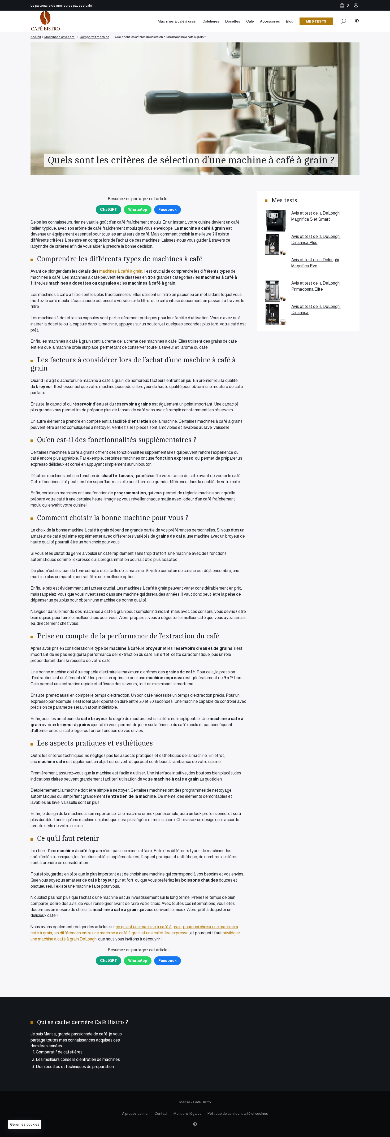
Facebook (167, 209)
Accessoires (270, 21)
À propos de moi (135, 1113)
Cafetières (210, 21)
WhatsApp (137, 209)
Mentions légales (187, 1113)
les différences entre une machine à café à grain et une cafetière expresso (121, 933)
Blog (289, 21)
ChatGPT (108, 209)
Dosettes (232, 21)
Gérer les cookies (24, 1124)
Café (250, 21)
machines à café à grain (120, 271)
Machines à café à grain (177, 21)
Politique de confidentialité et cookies (237, 1113)
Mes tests (316, 21)
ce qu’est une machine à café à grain (148, 927)
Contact (160, 1113)
